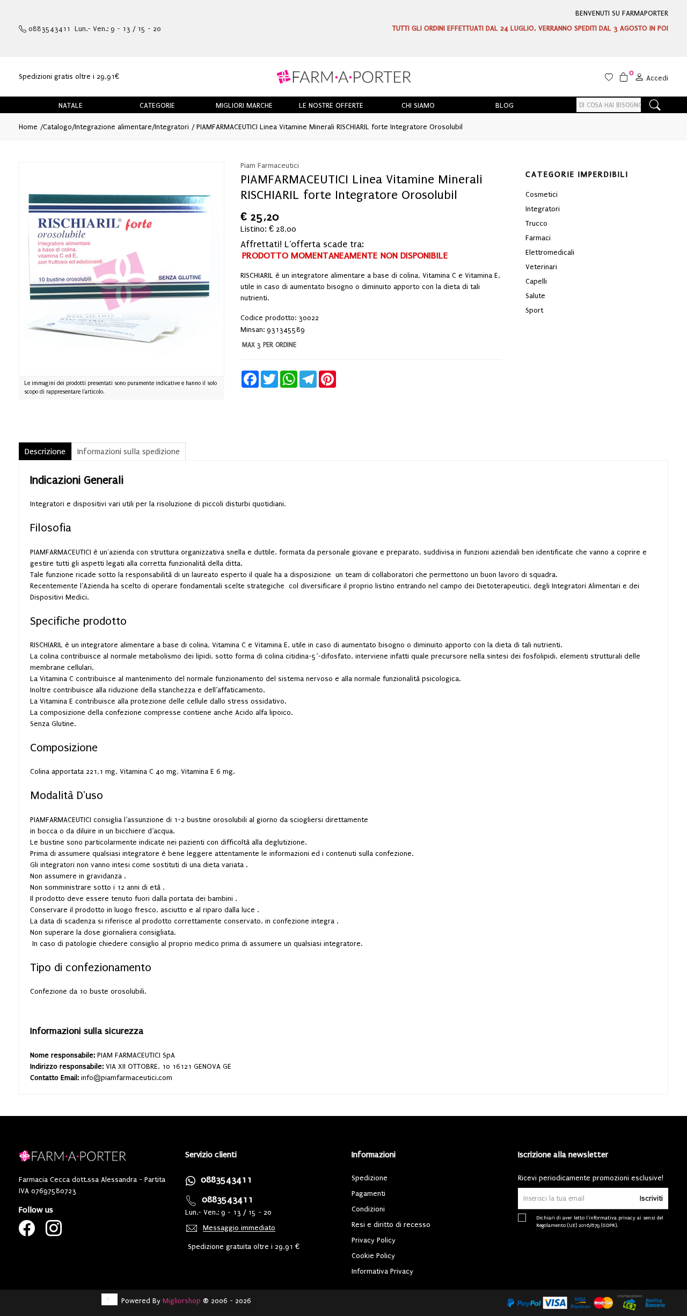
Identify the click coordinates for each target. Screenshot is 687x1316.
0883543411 (226, 1179)
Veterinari (541, 267)
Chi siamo (418, 105)
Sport (534, 310)
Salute (535, 296)
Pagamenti (368, 1193)
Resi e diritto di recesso (391, 1225)
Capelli (536, 281)
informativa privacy (612, 1218)
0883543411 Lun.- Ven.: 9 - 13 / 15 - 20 (93, 29)
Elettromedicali (549, 252)
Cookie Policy (373, 1256)
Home (28, 127)
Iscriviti (651, 1198)
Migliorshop (182, 1301)
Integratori (172, 127)
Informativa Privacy (382, 1271)
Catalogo (57, 127)
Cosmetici (541, 194)
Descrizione (45, 451)
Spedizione (370, 1178)
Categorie (157, 105)
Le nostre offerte (331, 105)
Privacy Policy (374, 1240)
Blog (504, 105)
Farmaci (538, 238)
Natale (71, 105)
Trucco (536, 223)
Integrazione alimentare (113, 127)
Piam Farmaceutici (269, 165)
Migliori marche (244, 105)
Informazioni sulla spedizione (128, 451)
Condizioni (368, 1209)
